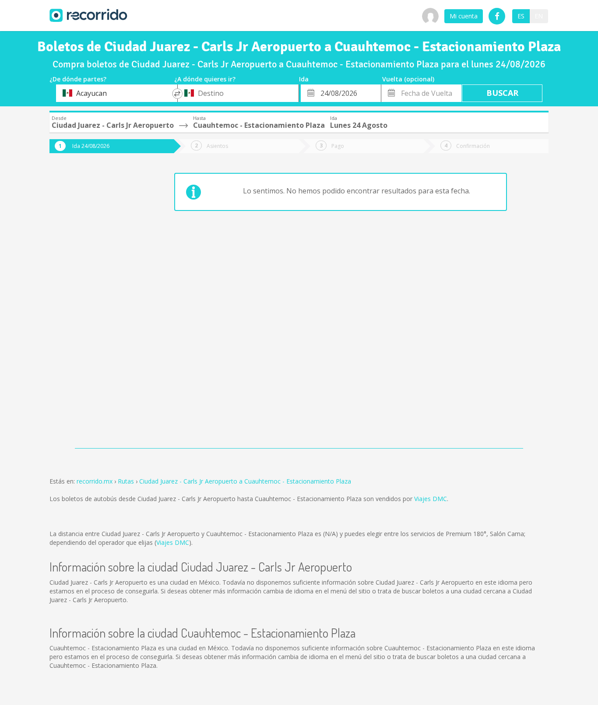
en (539, 16)
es (520, 16)
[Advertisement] (84, 307)
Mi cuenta (464, 16)
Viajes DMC (430, 499)
